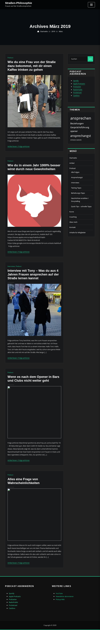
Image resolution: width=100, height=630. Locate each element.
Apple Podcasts (79, 83)
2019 (53, 31)
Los (90, 59)
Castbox (76, 95)
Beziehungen (77, 123)
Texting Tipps (76, 188)
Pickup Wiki (60, 599)
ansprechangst (80, 136)
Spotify (76, 80)
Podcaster (77, 86)
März (61, 31)
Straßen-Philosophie (18, 2)
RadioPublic (77, 89)
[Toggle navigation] (91, 4)
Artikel (71, 163)
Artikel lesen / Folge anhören (19, 146)
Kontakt (72, 227)
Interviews (11, 266)
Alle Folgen (75, 172)
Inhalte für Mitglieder (77, 232)
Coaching (73, 217)
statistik (79, 140)
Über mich (73, 222)
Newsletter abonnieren (65, 596)
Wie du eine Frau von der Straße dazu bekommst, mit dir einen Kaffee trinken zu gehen (32, 65)
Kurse (71, 211)
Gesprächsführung (79, 127)
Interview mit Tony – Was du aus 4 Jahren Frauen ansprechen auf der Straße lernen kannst (33, 274)
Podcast (10, 58)
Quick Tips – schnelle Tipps (81, 206)
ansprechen (80, 118)
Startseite (44, 31)
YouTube (59, 593)
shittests (73, 140)
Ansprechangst (77, 177)
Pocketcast (77, 92)
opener (74, 131)
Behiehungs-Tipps (78, 193)
